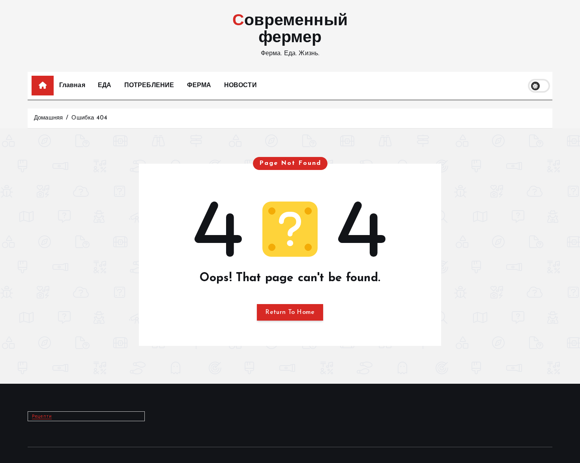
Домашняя (48, 118)
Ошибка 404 (89, 118)
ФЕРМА (199, 85)
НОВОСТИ (240, 85)
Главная (72, 85)
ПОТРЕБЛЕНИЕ (149, 85)
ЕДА (104, 85)
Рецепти (42, 416)
